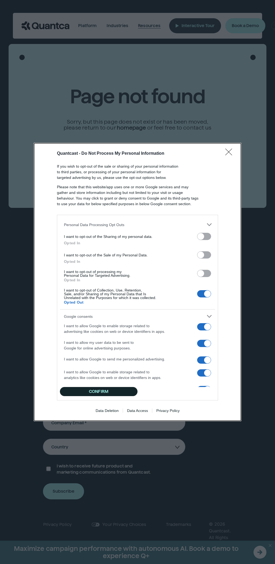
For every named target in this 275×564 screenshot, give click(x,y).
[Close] (230, 154)
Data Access (137, 410)
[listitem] (137, 224)
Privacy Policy (168, 410)
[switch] (204, 236)
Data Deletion (107, 410)
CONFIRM (98, 391)
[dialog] (137, 282)
